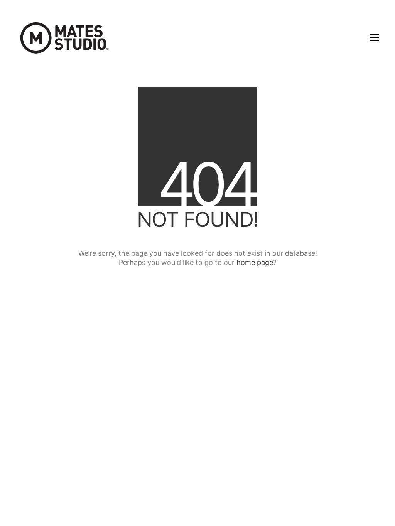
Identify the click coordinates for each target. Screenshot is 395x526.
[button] (374, 37)
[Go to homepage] (64, 37)
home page (254, 262)
